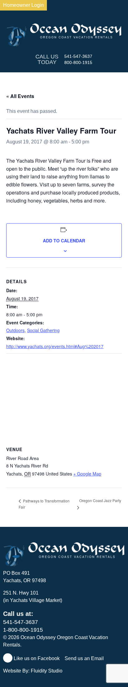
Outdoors (15, 330)
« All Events (20, 96)
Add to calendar (64, 240)
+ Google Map (87, 474)
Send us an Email (85, 658)
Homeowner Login (23, 5)
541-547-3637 (78, 56)
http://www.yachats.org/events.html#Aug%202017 (54, 346)
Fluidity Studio (46, 670)
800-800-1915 (78, 62)
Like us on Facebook (36, 658)
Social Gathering (43, 330)
